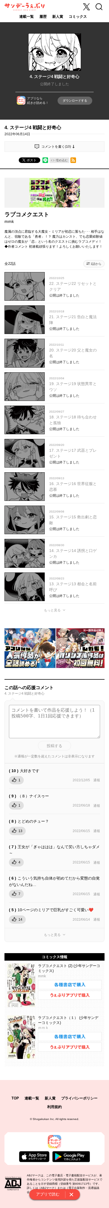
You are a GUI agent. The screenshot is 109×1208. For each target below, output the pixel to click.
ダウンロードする (75, 100)
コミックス (78, 16)
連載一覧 (26, 16)
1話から (96, 263)
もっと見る (52, 610)
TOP (15, 1098)
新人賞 (57, 16)
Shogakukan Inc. (44, 1119)
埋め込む (62, 160)
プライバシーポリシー (79, 1098)
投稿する (54, 746)
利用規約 (54, 1107)
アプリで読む (48, 1194)
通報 (96, 780)
